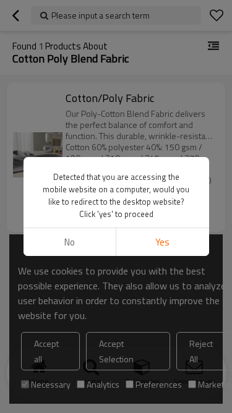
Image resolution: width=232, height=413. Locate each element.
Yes (162, 242)
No (69, 242)
